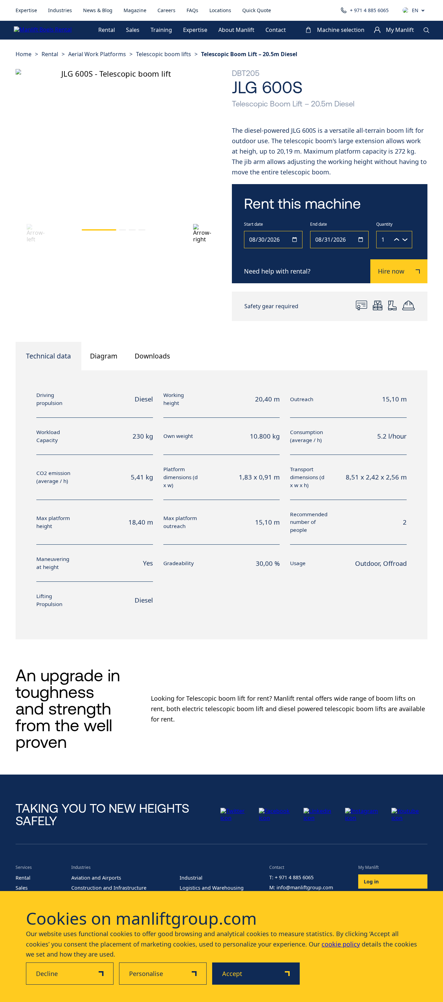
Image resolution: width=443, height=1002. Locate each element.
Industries (60, 10)
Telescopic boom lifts (163, 54)
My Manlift (400, 30)
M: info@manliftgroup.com (301, 887)
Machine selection (340, 30)
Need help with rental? (277, 271)
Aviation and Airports (96, 878)
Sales (132, 30)
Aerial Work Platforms (97, 54)
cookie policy (341, 944)
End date (318, 224)
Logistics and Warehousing (212, 888)
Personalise (146, 973)
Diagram (103, 356)
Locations (220, 10)
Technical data (48, 356)
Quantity (384, 224)
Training (161, 30)
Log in (371, 881)
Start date (253, 224)
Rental (106, 30)
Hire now (391, 271)
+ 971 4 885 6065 (369, 10)
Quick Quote (256, 10)
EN (415, 10)
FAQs (192, 10)
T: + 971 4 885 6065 (291, 877)
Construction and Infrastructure (108, 888)
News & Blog (97, 10)
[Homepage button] (45, 30)
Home (23, 54)
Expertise (26, 10)
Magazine (135, 10)
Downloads (152, 356)
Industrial (191, 878)
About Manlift (236, 30)
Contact (275, 30)
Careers (166, 10)
